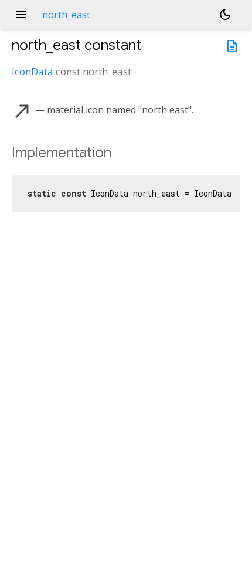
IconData (32, 71)
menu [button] (21, 15)
